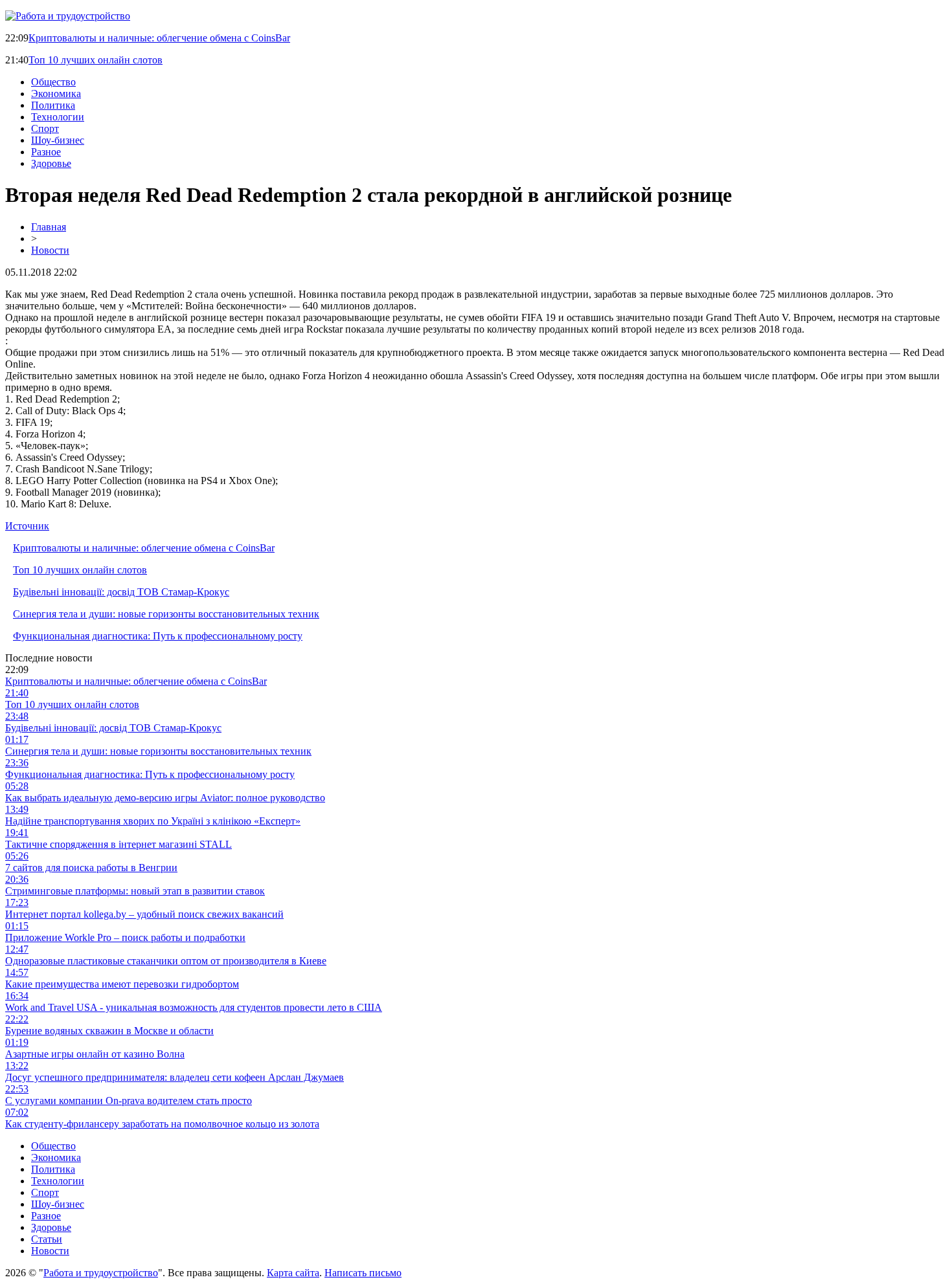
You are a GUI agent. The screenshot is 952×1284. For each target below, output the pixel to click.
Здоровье (51, 163)
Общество (53, 81)
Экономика (56, 93)
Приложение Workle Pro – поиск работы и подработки (125, 937)
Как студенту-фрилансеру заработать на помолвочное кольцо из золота (162, 1123)
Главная (48, 226)
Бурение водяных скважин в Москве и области (109, 1030)
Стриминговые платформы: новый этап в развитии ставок (135, 890)
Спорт (45, 128)
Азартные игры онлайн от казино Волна (95, 1053)
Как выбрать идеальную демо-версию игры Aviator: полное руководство (165, 797)
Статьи (46, 1239)
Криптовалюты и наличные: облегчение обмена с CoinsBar (159, 37)
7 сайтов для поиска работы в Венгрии (91, 867)
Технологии (57, 116)
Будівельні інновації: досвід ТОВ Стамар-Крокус (121, 591)
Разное (46, 151)
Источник (27, 525)
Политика (53, 105)
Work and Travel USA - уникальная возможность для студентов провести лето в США (193, 1007)
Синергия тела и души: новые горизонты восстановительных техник (166, 613)
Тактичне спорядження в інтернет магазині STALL (118, 844)
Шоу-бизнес (57, 140)
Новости (50, 250)
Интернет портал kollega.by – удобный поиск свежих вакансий (144, 914)
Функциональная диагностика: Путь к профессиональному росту (157, 635)
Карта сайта (293, 1272)
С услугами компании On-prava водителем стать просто (128, 1100)
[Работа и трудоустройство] (67, 15)
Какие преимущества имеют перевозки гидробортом (122, 984)
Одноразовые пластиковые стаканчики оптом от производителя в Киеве (165, 960)
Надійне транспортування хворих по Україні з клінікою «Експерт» (152, 820)
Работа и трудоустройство (100, 1272)
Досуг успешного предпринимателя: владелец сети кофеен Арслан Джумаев (174, 1077)
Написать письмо (363, 1272)
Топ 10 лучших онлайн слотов (95, 59)
